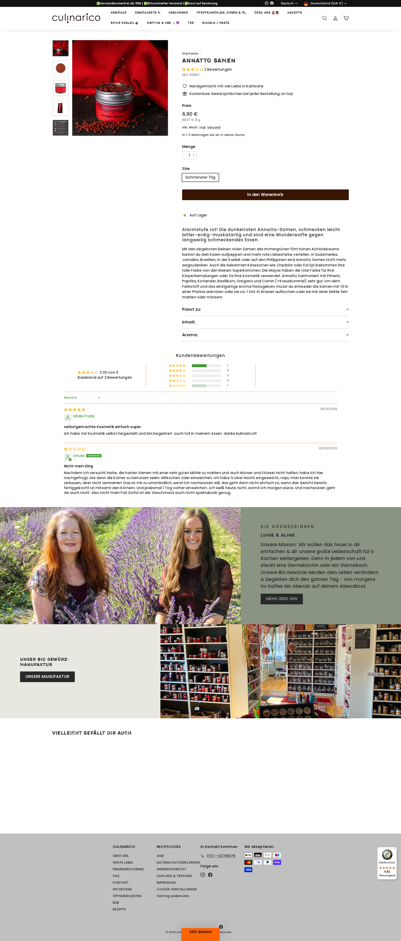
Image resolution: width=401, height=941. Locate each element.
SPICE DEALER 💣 (125, 23)
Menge (188, 146)
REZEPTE (294, 12)
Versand (213, 127)
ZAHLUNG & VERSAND (174, 875)
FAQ (116, 875)
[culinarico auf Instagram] (202, 874)
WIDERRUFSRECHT (171, 869)
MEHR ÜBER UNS (281, 599)
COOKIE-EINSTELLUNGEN (177, 889)
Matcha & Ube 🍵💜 (163, 23)
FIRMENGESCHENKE (128, 869)
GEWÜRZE (119, 12)
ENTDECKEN (122, 889)
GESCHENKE (178, 12)
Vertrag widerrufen (173, 896)
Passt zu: (191, 309)
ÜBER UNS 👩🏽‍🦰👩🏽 (266, 12)
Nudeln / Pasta (215, 23)
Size (186, 168)
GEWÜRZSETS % (147, 12)
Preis (187, 105)
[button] (193, 69)
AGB (160, 855)
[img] (74, 409)
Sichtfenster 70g (200, 177)
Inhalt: (189, 322)
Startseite (190, 53)
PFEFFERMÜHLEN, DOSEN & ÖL (221, 12)
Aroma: (190, 335)
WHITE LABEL (123, 862)
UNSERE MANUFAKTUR (47, 676)
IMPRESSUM (166, 882)
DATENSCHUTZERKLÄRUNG (178, 862)
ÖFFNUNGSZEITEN (127, 896)
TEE (191, 23)
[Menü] (394, 849)
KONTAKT (121, 882)
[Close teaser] (221, 927)
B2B (116, 902)
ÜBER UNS (121, 855)
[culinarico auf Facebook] (210, 874)
